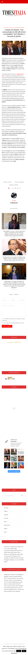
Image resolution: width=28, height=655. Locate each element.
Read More (14, 653)
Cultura (5, 528)
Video (5, 532)
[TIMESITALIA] (14, 13)
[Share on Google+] (17, 188)
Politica (5, 511)
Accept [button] (18, 651)
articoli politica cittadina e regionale (14, 27)
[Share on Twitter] (15, 188)
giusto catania (7, 182)
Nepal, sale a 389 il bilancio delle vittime (13, 554)
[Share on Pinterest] (20, 188)
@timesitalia (14, 441)
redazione (14, 203)
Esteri (5, 521)
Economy (6, 518)
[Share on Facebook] (13, 188)
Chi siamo (6, 507)
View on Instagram (14, 471)
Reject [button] (24, 651)
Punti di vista (7, 525)
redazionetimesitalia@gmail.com (14, 342)
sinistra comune (13, 184)
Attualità (6, 514)
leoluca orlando (19, 182)
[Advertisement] (14, 621)
